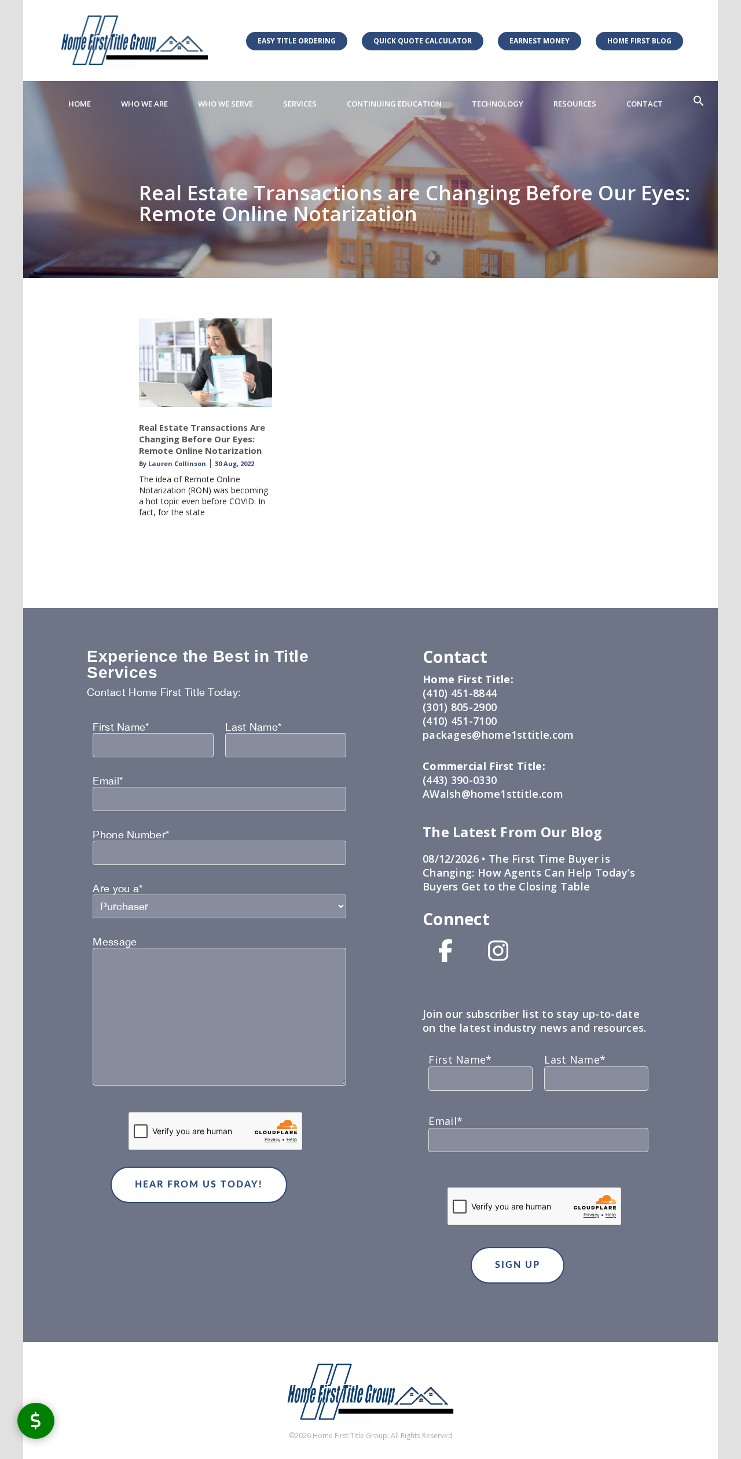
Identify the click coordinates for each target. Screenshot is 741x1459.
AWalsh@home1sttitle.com (493, 794)
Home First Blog (639, 41)
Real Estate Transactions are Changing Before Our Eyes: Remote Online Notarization (202, 438)
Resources (574, 103)
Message (115, 942)
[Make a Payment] (36, 1420)
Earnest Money (539, 41)
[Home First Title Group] (134, 40)
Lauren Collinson (176, 463)
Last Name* (253, 727)
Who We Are (144, 103)
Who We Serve (225, 103)
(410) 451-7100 (460, 721)
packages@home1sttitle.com (498, 735)
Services (300, 103)
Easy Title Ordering (297, 41)
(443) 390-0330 (460, 780)
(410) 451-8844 (460, 693)
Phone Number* (131, 835)
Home (79, 103)
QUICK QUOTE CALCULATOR (422, 41)
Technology (497, 103)
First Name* (121, 727)
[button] (699, 101)
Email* (108, 781)
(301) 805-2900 (460, 707)
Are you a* (117, 889)
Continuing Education (394, 103)
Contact (644, 103)
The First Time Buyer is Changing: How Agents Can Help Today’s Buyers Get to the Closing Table (529, 872)
